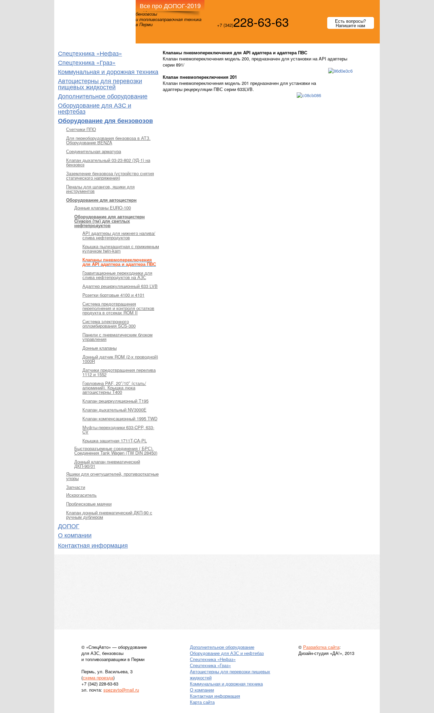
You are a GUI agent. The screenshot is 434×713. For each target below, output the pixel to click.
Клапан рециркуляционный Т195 (115, 401)
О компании (75, 534)
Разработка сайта (321, 647)
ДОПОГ (68, 525)
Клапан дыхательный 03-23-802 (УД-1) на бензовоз (108, 162)
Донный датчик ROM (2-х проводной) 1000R (120, 358)
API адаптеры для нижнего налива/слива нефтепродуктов (118, 235)
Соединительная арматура (93, 151)
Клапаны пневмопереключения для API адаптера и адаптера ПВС (119, 261)
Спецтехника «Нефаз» (90, 53)
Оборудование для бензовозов (105, 120)
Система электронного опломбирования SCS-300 (109, 323)
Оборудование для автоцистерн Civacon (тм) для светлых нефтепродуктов (109, 220)
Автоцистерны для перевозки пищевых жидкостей (100, 83)
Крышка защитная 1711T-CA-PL (114, 440)
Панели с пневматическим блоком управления (117, 336)
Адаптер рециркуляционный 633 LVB (120, 286)
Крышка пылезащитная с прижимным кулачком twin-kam (120, 248)
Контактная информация (93, 545)
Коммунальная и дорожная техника (108, 71)
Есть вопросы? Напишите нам (350, 23)
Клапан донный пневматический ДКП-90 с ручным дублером (109, 514)
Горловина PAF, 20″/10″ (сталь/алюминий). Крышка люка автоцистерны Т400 (114, 387)
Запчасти (75, 487)
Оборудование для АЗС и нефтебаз (94, 107)
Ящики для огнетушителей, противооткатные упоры (112, 476)
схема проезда (98, 677)
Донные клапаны (99, 348)
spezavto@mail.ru (121, 690)
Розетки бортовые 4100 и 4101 (113, 295)
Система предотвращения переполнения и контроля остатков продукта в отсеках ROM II (118, 308)
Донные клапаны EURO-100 (102, 207)
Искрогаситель (81, 495)
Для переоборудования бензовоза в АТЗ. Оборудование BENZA (108, 140)
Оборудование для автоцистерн (101, 200)
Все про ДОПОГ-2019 (170, 5)
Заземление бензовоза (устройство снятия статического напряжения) (110, 175)
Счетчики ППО (81, 129)
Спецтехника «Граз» (87, 62)
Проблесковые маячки (89, 503)
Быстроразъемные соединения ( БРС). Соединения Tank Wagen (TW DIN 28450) (115, 450)
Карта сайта (202, 702)
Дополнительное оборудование (102, 95)
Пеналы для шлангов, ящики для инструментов (100, 188)
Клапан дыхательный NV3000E (114, 409)
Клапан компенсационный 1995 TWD (119, 418)
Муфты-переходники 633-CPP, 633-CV (118, 429)
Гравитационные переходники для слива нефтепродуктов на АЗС (117, 275)
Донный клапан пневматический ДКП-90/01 (107, 463)
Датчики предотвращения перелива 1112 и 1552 (119, 372)
